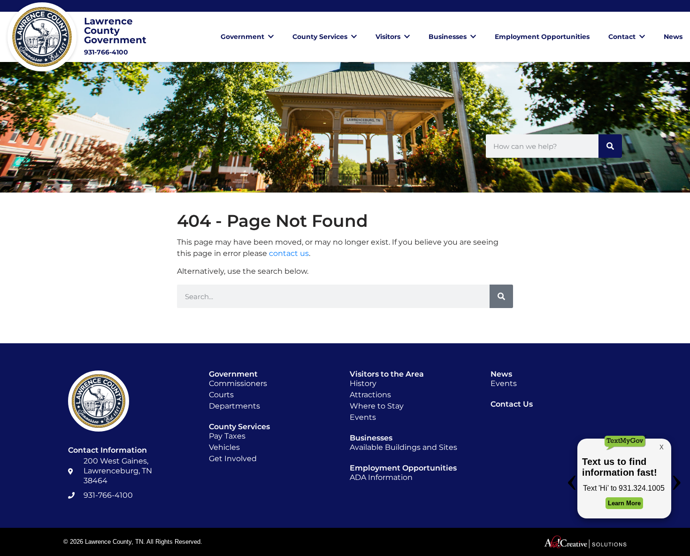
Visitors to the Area (387, 374)
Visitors (388, 36)
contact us (289, 253)
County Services (319, 36)
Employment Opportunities (542, 36)
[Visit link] (89, 37)
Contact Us (512, 404)
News (673, 36)
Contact (622, 36)
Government (242, 36)
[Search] (610, 146)
